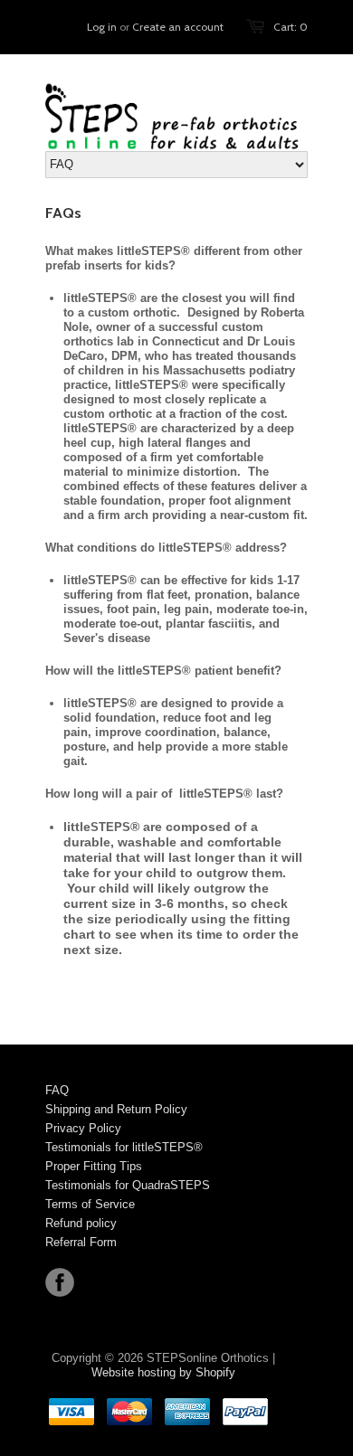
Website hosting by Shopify (163, 1372)
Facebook (59, 1282)
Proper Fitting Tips (93, 1166)
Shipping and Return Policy (116, 1109)
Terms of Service (90, 1204)
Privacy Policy (83, 1128)
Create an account (178, 26)
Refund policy (81, 1223)
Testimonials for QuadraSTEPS (127, 1185)
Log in (102, 26)
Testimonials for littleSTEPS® (124, 1147)
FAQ (57, 1090)
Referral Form (81, 1242)
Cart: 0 (290, 26)
